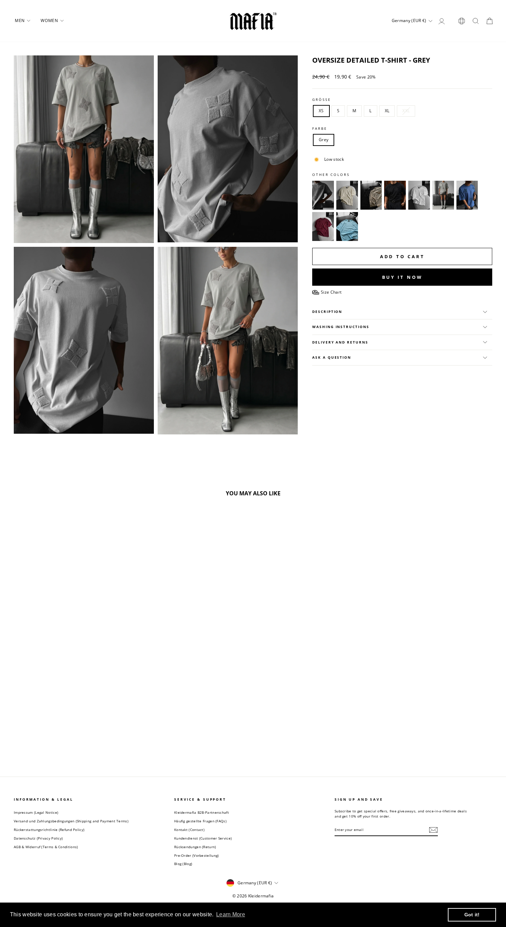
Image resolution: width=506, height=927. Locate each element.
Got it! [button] (472, 914)
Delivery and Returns (340, 342)
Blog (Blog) (183, 863)
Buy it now (402, 277)
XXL (406, 111)
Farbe (319, 128)
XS (321, 111)
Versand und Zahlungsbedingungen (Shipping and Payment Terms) (71, 821)
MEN (20, 20)
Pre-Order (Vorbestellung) (196, 855)
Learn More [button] (230, 914)
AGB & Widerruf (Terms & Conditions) (46, 846)
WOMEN (50, 20)
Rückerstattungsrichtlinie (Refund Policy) (49, 829)
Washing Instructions (340, 327)
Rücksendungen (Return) (195, 846)
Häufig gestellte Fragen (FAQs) (200, 821)
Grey (323, 140)
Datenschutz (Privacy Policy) (38, 838)
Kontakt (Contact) (189, 829)
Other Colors (331, 174)
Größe (321, 99)
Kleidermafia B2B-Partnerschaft (201, 812)
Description (327, 311)
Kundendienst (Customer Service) (203, 838)
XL (387, 111)
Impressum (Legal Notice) (36, 812)
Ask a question (331, 357)
